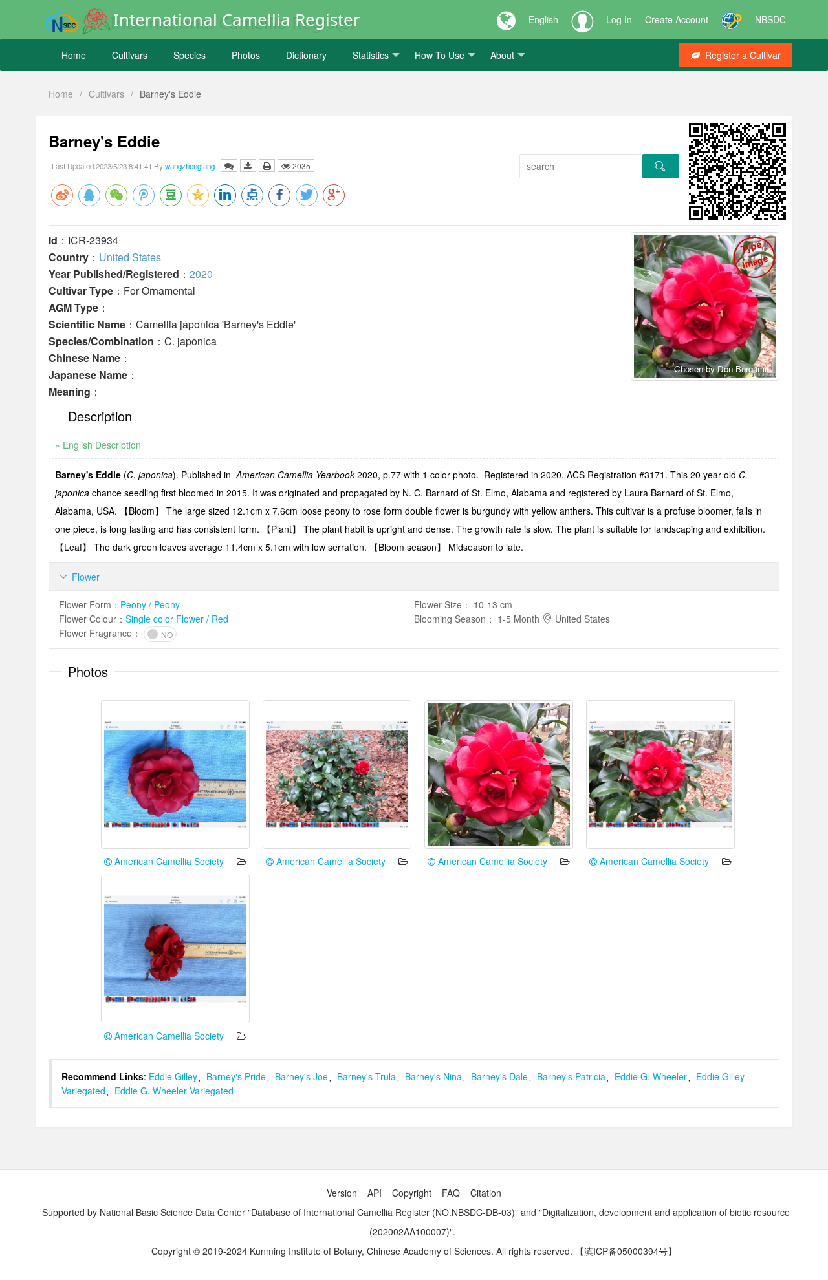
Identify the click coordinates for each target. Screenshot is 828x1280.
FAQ (451, 1192)
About (502, 54)
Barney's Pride (236, 1076)
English (543, 19)
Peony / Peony (150, 604)
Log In (619, 19)
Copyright (411, 1192)
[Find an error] (229, 165)
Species (189, 54)
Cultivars (129, 54)
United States (130, 257)
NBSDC (770, 19)
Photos (246, 54)
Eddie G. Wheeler (651, 1076)
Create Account (676, 19)
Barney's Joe (301, 1076)
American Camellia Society (168, 861)
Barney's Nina (433, 1076)
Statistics (371, 54)
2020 (201, 273)
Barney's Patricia (571, 1076)
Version (342, 1192)
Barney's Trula (366, 1076)
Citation (485, 1192)
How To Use (439, 54)
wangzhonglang (190, 166)
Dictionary (306, 54)
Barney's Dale (499, 1076)
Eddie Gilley (173, 1076)
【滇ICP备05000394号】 (626, 1250)
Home (73, 54)
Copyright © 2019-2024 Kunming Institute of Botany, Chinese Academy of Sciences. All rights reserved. (361, 1250)
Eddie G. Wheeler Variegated (174, 1090)
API (374, 1192)
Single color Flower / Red (176, 618)
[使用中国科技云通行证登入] (731, 19)
